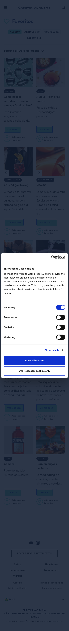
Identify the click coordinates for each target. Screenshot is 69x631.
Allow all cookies (34, 360)
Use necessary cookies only (34, 370)
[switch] (60, 317)
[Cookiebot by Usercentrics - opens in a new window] (51, 257)
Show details (51, 350)
